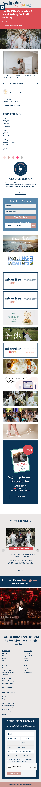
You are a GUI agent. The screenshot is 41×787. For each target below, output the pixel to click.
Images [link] (26, 658)
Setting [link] (26, 668)
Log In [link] (4, 699)
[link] (2, 7)
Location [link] (26, 663)
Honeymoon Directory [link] (9, 683)
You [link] (3, 660)
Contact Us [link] (5, 696)
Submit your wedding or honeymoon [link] (9, 708)
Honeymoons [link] (6, 663)
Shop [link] (3, 668)
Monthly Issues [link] (28, 672)
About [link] (4, 690)
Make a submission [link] (8, 705)
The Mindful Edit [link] (7, 670)
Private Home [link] (7, 134)
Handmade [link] (6, 122)
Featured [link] (5, 26)
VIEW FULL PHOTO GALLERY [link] (13, 105)
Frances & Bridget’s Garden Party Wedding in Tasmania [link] (21, 556)
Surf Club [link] (6, 135)
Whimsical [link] (6, 126)
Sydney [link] (5, 144)
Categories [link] (27, 653)
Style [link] (25, 665)
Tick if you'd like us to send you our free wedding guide (20, 760)
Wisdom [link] (5, 656)
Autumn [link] (5, 150)
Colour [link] (26, 660)
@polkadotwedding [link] (20, 583)
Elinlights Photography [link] (10, 101)
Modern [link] (5, 125)
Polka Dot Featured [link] (20, 548)
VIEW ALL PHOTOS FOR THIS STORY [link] (20, 83)
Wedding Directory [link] (8, 681)
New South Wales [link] (9, 142)
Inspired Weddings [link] (17, 26)
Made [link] (4, 658)
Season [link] (26, 670)
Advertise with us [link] (7, 712)
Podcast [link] (4, 665)
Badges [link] (4, 714)
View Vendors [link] (20, 217)
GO (33, 226)
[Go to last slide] (3, 550)
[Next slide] (37, 550)
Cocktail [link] (6, 120)
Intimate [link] (6, 123)
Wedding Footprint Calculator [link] (8, 673)
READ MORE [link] (20, 193)
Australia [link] (6, 141)
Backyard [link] (6, 132)
